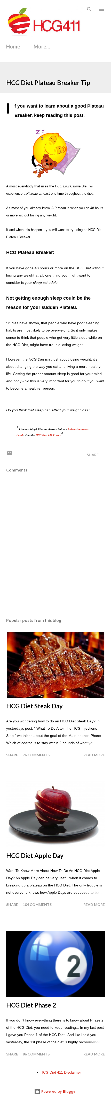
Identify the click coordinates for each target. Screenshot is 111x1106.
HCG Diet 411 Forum (48, 435)
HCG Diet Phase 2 (31, 1005)
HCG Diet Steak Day (34, 706)
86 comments (36, 1054)
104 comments (37, 904)
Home (13, 46)
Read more (94, 755)
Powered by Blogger (58, 1091)
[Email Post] (9, 455)
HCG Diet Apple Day (35, 855)
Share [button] (93, 455)
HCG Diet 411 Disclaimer (61, 1072)
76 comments (36, 755)
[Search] (89, 9)
